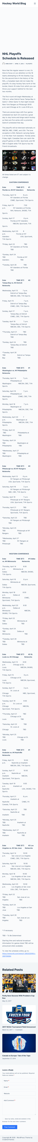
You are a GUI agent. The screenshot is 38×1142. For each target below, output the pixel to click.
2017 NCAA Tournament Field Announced (19, 1027)
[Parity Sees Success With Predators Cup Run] (19, 983)
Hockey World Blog (14, 3)
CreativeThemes (8, 1139)
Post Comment (9, 1127)
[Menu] (35, 3)
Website (7, 1093)
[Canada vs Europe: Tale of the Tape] (19, 1043)
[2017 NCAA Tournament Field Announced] (19, 1014)
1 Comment (18, 1030)
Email (6, 1087)
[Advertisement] (19, 27)
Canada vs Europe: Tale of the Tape (16, 1056)
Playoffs (29, 63)
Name (6, 1081)
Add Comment (9, 1100)
